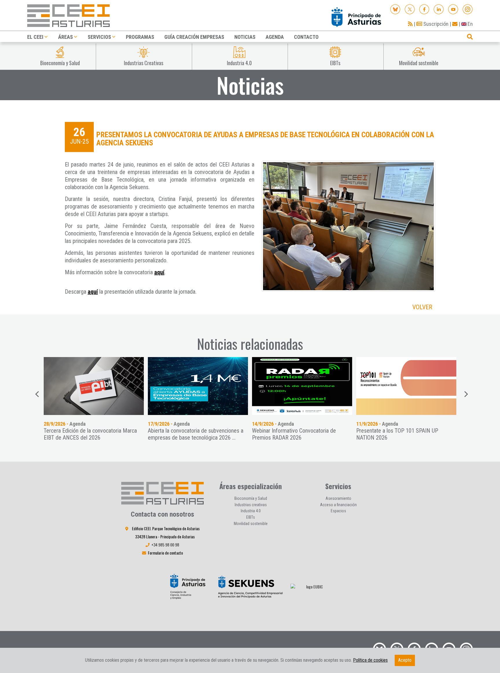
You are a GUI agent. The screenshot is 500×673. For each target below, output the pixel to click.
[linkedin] (439, 9)
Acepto (404, 660)
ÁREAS (65, 37)
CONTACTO (306, 37)
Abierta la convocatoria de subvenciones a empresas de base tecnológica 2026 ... (195, 434)
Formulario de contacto (165, 553)
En (469, 24)
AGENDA (275, 37)
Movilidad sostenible (251, 523)
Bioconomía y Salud (250, 498)
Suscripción (435, 24)
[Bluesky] (395, 9)
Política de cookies (370, 660)
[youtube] (453, 9)
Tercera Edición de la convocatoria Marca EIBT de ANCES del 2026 (90, 434)
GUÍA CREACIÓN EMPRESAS (194, 37)
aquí (159, 272)
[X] (410, 9)
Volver (422, 307)
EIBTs (250, 517)
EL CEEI (35, 37)
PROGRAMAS (140, 37)
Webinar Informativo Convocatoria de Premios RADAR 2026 (294, 434)
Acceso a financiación (338, 504)
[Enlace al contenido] (94, 386)
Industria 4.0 (251, 511)
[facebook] (424, 9)
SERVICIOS (99, 37)
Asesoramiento (338, 498)
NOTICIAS (244, 37)
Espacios (338, 511)
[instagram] (468, 9)
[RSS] (410, 24)
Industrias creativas (251, 504)
